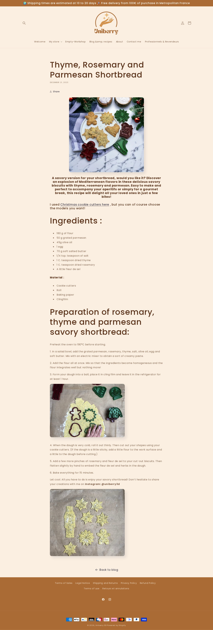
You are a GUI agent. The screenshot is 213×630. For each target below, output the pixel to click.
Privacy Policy (129, 583)
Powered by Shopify (116, 625)
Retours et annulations (115, 588)
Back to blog (108, 570)
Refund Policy (148, 583)
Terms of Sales (63, 583)
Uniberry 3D (100, 625)
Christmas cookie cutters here (84, 204)
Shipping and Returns (105, 583)
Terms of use (91, 588)
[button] (24, 23)
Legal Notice (82, 583)
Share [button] (56, 91)
